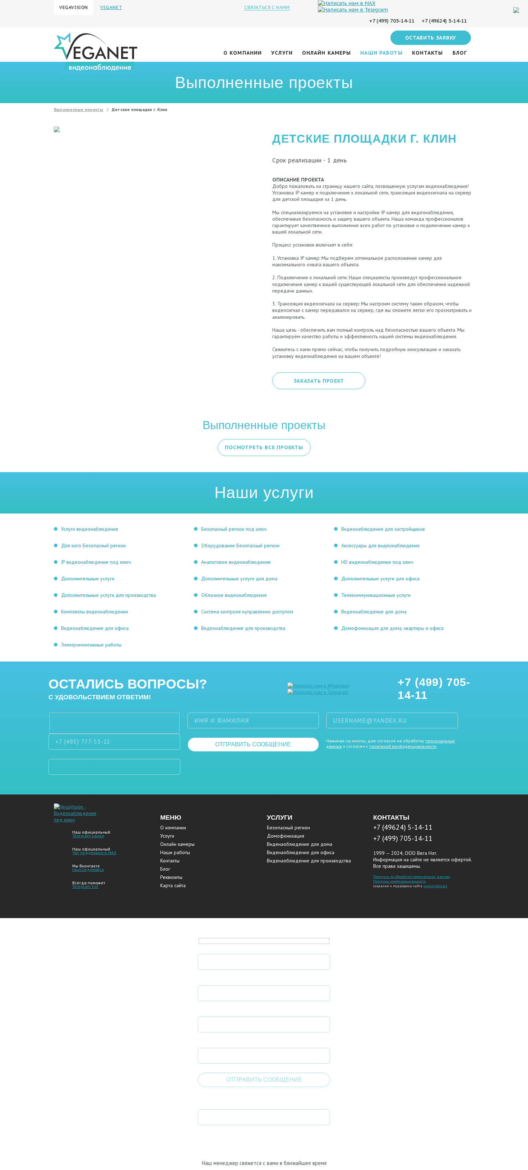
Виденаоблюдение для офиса (300, 852)
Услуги (282, 53)
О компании (242, 53)
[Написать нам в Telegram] (317, 692)
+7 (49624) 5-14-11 (402, 827)
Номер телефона (224, 978)
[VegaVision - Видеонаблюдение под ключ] (76, 819)
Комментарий (219, 1041)
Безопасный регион (288, 827)
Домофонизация (285, 836)
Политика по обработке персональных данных (411, 876)
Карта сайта (173, 885)
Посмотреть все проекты (264, 447)
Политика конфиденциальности (399, 881)
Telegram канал (88, 835)
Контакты (427, 53)
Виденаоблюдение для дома (299, 844)
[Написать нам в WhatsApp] (318, 685)
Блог (460, 53)
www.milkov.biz (435, 886)
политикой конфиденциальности (402, 746)
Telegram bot (85, 886)
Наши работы (381, 53)
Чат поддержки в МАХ (94, 852)
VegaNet (111, 7)
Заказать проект (319, 381)
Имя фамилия (219, 947)
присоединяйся (88, 869)
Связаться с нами (267, 7)
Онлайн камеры (326, 53)
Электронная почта (229, 1010)
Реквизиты (171, 877)
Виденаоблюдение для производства (309, 860)
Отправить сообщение (253, 744)
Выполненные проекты (78, 109)
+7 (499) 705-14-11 (434, 688)
